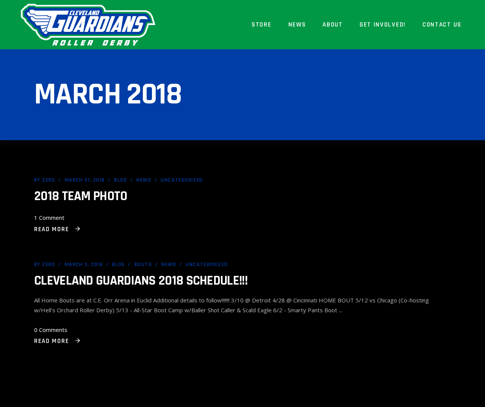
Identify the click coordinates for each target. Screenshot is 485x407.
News (143, 180)
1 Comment (49, 217)
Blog (120, 180)
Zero (48, 180)
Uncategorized (182, 180)
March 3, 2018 (84, 264)
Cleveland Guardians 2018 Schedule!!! (140, 280)
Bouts (143, 264)
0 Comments (50, 329)
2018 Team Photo (80, 196)
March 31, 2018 (85, 180)
